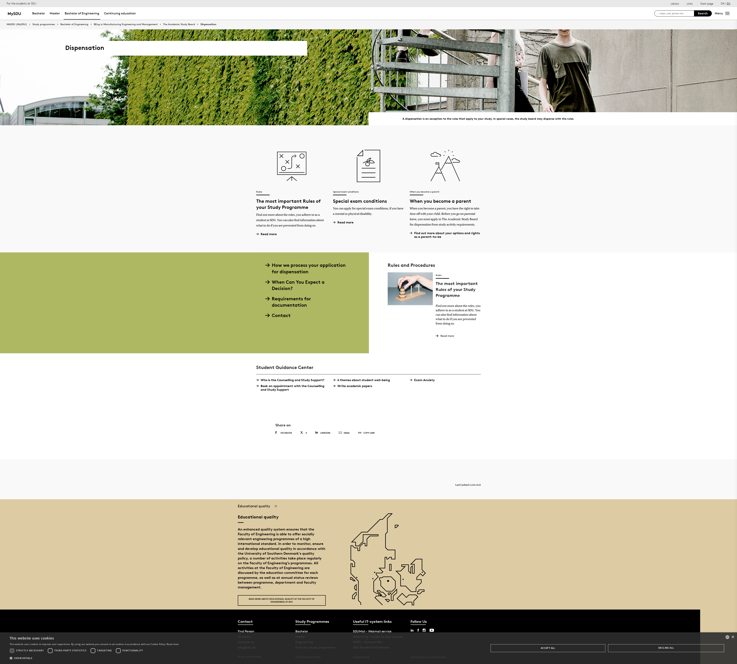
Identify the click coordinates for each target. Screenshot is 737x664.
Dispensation (208, 24)
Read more (269, 234)
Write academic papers (354, 386)
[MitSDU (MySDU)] (15, 13)
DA (723, 3)
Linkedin (325, 432)
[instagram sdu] (424, 630)
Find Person (246, 631)
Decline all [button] (666, 647)
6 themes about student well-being (363, 380)
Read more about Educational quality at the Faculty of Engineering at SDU (282, 600)
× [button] (732, 637)
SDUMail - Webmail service (372, 631)
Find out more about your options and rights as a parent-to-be (447, 235)
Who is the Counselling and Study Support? (292, 380)
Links (690, 3)
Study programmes (43, 24)
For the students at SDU (21, 3)
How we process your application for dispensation (309, 268)
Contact (281, 315)
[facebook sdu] (418, 630)
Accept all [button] (548, 648)
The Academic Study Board (179, 24)
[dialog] (368, 648)
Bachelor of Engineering (82, 13)
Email (347, 432)
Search (703, 13)
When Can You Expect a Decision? (298, 285)
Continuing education (120, 13)
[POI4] (389, 582)
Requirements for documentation (291, 302)
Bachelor (38, 13)
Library (675, 3)
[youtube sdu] (432, 630)
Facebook (286, 432)
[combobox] (727, 637)
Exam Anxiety (424, 380)
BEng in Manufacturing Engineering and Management (126, 24)
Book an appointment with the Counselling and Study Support (292, 387)
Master (55, 13)
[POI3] (382, 596)
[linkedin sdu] (412, 630)
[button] (94, 658)
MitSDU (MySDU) (17, 24)
